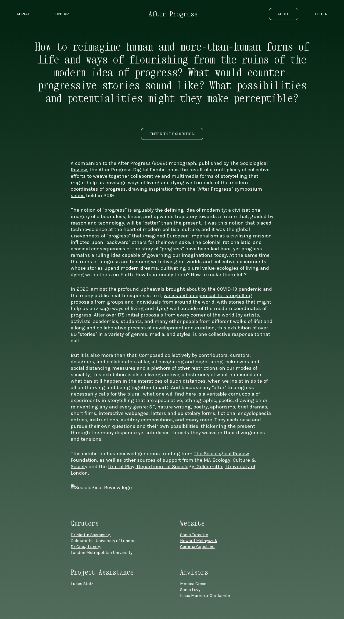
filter (321, 13)
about (283, 13)
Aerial (23, 13)
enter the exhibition (172, 133)
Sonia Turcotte (194, 534)
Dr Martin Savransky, (91, 534)
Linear (62, 13)
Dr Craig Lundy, (86, 546)
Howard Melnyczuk (198, 540)
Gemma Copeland (197, 546)
